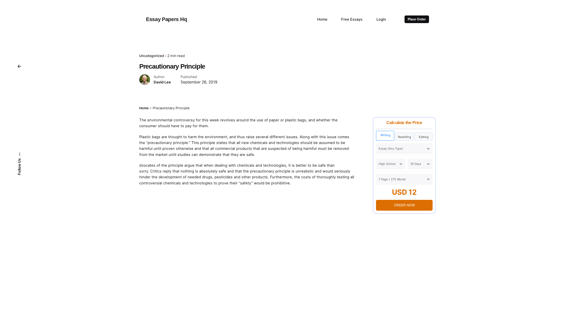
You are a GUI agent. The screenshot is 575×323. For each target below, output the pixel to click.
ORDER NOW (404, 205)
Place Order (417, 19)
